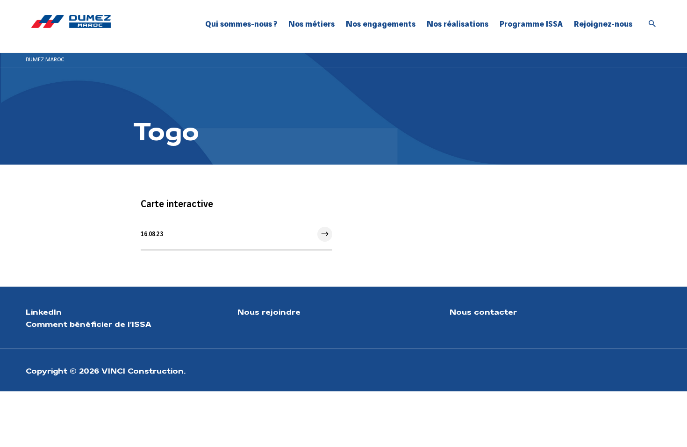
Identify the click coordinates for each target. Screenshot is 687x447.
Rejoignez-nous (603, 24)
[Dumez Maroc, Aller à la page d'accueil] (71, 21)
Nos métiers (311, 24)
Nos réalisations (457, 24)
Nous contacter (483, 311)
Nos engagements (380, 24)
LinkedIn (44, 311)
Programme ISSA (531, 24)
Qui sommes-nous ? (241, 24)
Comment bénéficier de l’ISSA (88, 323)
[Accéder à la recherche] (652, 24)
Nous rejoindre (269, 311)
